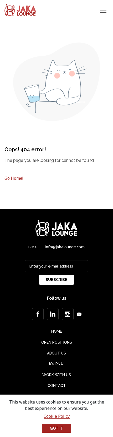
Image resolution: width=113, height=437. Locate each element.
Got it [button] (56, 428)
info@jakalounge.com (65, 246)
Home (56, 331)
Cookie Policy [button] (57, 416)
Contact (57, 385)
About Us (56, 353)
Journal (56, 364)
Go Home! (13, 178)
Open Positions (56, 342)
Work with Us (56, 375)
